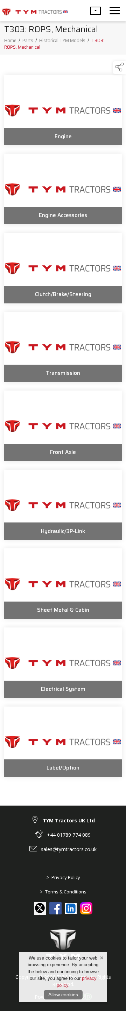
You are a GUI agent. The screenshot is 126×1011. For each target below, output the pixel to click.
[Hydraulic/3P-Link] (63, 505)
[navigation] (115, 10)
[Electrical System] (63, 662)
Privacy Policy (63, 877)
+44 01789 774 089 (69, 834)
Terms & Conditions (63, 892)
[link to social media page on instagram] (86, 908)
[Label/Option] (63, 742)
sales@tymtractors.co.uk (69, 849)
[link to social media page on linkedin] (71, 909)
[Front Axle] (63, 426)
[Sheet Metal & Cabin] (63, 583)
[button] (95, 11)
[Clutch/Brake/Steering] (63, 268)
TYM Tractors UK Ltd (69, 820)
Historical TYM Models (62, 40)
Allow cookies (63, 994)
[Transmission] (63, 347)
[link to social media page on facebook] (55, 908)
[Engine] (63, 110)
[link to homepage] (35, 10)
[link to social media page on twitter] (40, 908)
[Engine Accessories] (63, 189)
